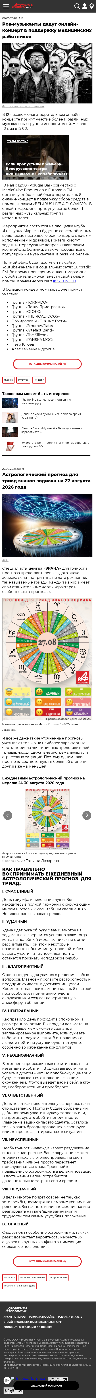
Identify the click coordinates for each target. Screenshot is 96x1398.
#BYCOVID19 (64, 281)
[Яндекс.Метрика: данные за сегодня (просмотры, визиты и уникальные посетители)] (28, 1378)
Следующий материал (46, 1385)
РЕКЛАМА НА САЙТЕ (41, 1316)
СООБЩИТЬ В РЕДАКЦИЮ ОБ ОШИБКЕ (28, 1327)
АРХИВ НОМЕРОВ (15, 1316)
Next (87, 815)
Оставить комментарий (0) (47, 363)
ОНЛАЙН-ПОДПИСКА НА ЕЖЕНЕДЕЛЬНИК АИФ (33, 1322)
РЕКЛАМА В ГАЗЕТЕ (70, 1316)
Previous (7, 815)
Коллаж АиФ (57, 724)
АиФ (5, 560)
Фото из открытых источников (23, 106)
